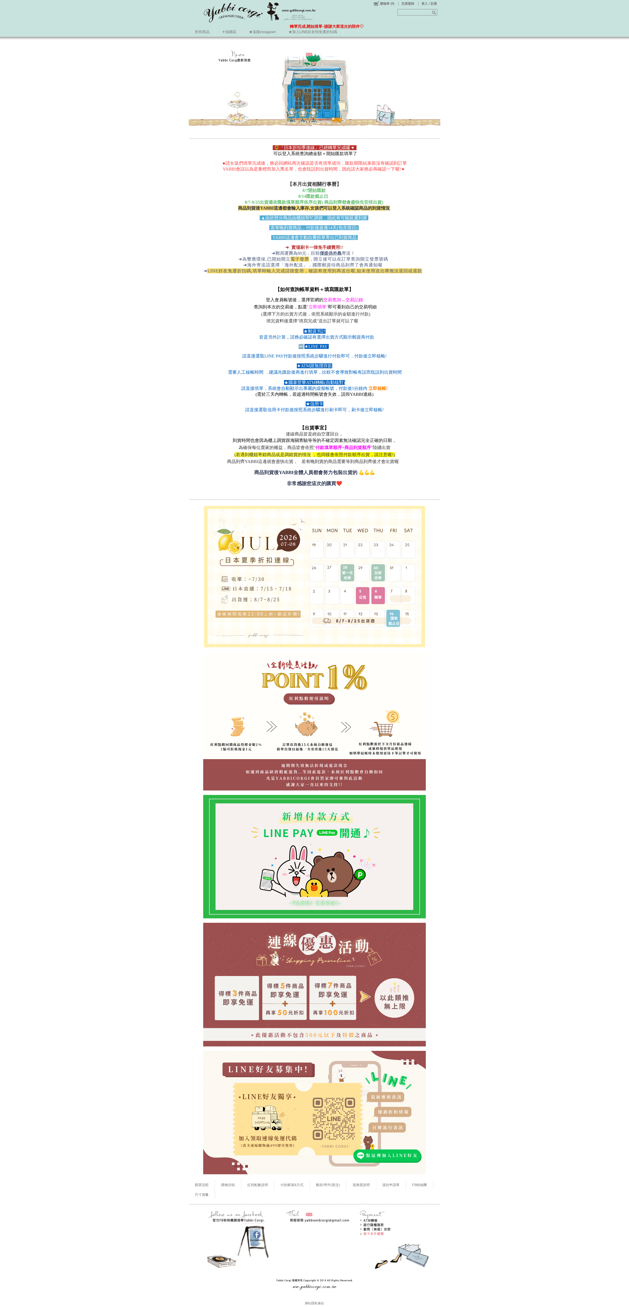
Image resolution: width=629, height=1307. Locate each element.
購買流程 (202, 1185)
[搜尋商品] (434, 12)
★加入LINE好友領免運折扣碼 (312, 32)
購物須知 (228, 1185)
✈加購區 (229, 32)
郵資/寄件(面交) (328, 1185)
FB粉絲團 (419, 1185)
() (387, 3)
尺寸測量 (202, 1195)
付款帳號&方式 (292, 1185)
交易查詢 (407, 3)
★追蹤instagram (262, 32)
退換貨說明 (361, 1185)
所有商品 (202, 32)
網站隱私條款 (314, 1303)
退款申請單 (391, 1185)
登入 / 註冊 (429, 3)
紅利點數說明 (257, 1185)
